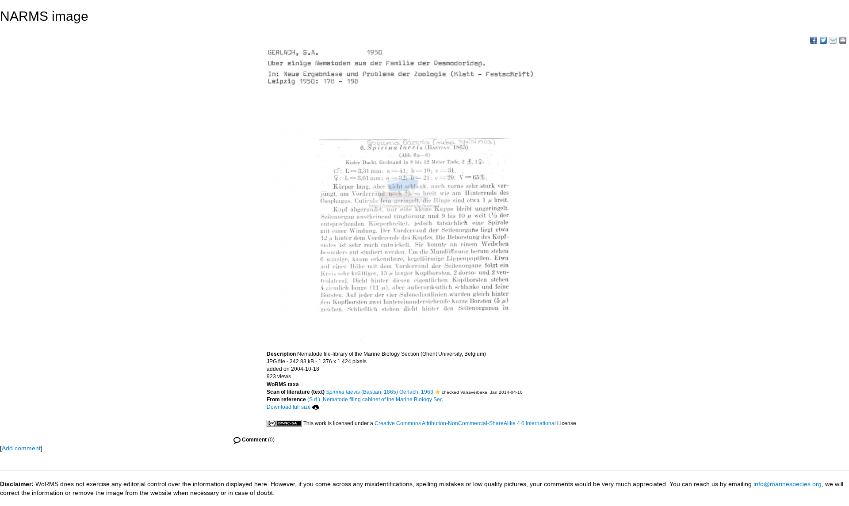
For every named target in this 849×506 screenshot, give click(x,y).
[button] (437, 392)
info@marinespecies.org (787, 483)
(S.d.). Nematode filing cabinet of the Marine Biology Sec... (377, 399)
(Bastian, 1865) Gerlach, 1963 (379, 392)
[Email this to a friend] (842, 40)
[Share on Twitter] (823, 40)
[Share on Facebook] (813, 40)
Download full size (289, 407)
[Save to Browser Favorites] (833, 40)
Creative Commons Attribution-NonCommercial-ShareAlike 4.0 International (465, 423)
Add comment (21, 448)
